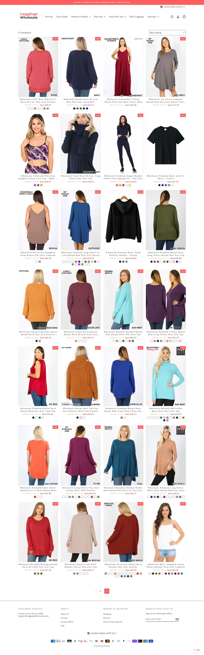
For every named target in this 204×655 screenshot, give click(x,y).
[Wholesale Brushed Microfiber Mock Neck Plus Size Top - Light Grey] (167, 417)
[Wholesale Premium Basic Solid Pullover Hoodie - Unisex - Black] (120, 262)
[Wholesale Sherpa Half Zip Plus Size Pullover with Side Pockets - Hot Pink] (81, 417)
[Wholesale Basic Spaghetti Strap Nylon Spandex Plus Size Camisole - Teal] (182, 573)
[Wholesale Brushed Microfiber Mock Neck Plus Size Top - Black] (177, 417)
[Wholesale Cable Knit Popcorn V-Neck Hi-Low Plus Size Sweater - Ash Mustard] (29, 108)
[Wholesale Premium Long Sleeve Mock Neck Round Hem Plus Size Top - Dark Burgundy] (161, 497)
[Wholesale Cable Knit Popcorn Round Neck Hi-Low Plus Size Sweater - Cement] (85, 341)
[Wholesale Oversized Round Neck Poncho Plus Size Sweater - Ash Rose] (131, 573)
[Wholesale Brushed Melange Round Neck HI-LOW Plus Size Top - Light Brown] (35, 573)
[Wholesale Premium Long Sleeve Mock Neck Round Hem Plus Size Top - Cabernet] (171, 497)
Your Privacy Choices (112, 622)
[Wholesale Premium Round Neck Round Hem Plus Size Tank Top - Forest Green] (40, 417)
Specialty (152, 16)
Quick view (38, 94)
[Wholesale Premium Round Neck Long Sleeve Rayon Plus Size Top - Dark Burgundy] (161, 262)
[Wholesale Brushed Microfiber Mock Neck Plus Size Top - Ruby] (171, 417)
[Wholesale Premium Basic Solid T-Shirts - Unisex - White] (172, 185)
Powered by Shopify (102, 646)
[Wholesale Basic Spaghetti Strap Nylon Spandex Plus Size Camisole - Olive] (159, 573)
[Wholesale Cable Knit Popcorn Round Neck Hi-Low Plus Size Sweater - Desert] (79, 341)
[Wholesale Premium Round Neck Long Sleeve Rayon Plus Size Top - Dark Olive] (164, 262)
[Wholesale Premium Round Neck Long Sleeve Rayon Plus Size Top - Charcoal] (158, 262)
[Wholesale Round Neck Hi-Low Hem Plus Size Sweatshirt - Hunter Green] (81, 108)
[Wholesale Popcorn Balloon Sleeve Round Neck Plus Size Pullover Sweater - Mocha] (40, 341)
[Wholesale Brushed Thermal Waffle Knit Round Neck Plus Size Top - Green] (123, 341)
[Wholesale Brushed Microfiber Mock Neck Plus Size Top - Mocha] (167, 420)
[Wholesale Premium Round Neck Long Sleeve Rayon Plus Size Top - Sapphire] (180, 262)
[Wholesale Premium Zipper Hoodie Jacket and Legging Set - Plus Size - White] (126, 185)
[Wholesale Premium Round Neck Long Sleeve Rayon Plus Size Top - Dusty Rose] (171, 262)
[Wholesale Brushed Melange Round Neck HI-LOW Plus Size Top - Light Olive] (38, 573)
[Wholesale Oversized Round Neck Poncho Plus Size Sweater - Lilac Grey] (125, 576)
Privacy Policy (67, 622)
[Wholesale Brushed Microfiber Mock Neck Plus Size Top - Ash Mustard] (158, 417)
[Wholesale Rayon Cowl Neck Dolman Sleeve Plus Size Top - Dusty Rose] (84, 573)
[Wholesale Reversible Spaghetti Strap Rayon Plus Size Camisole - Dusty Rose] (36, 262)
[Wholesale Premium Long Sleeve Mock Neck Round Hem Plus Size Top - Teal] (180, 497)
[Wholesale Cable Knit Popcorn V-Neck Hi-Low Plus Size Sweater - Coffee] (35, 108)
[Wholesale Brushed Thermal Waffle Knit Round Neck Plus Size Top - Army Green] (133, 341)
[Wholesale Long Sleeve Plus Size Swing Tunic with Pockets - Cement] (76, 497)
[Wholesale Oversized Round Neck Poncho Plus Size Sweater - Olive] (131, 576)
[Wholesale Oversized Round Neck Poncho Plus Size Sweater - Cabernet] (134, 573)
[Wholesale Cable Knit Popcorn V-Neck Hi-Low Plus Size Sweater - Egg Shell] (41, 108)
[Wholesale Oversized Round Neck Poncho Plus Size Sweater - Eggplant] (118, 576)
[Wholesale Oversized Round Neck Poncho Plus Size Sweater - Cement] (109, 573)
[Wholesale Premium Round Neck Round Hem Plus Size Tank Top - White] (43, 417)
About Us (65, 614)
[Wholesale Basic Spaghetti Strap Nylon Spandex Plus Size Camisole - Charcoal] (169, 573)
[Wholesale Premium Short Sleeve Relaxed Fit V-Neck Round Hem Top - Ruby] (41, 497)
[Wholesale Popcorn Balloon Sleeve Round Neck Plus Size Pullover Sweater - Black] (36, 341)
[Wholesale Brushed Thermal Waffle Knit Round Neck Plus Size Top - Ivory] (126, 341)
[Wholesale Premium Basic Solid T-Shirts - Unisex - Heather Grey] (169, 185)
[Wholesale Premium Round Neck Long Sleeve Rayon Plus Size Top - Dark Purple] (167, 262)
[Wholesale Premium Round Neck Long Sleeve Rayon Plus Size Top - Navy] (177, 262)
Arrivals (49, 16)
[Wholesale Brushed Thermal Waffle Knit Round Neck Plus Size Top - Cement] (114, 341)
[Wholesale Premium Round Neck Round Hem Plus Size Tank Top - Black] (33, 417)
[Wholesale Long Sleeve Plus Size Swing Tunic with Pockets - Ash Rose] (66, 497)
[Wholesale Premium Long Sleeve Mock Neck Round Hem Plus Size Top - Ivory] (167, 497)
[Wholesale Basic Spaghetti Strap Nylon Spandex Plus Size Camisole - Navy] (175, 573)
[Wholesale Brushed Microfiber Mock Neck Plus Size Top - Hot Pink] (164, 417)
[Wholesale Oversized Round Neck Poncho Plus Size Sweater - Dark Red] (137, 573)
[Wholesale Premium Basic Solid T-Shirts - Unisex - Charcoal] (166, 185)
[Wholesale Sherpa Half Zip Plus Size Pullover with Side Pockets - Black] (77, 417)
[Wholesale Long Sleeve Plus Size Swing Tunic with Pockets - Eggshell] (85, 497)
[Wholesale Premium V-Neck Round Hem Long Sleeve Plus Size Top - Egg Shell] (151, 341)
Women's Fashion (80, 16)
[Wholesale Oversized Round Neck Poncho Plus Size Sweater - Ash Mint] (128, 573)
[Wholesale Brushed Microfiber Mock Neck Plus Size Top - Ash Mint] (155, 417)
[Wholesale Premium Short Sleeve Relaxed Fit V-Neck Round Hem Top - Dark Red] (35, 497)
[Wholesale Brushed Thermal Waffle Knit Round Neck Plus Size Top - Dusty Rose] (120, 341)
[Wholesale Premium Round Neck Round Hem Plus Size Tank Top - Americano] (36, 417)
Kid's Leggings (137, 16)
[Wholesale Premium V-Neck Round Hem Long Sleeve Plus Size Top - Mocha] (155, 341)
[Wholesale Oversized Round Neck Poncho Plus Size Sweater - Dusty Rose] (115, 576)
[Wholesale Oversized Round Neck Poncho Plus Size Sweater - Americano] (125, 573)
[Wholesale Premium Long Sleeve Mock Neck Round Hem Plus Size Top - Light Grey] (177, 497)
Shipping (107, 614)
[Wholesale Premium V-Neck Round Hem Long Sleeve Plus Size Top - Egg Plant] (177, 341)
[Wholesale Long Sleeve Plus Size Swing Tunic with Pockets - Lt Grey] (73, 497)
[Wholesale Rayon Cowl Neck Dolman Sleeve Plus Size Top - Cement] (81, 573)
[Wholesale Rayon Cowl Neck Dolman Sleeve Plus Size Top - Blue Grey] (77, 573)
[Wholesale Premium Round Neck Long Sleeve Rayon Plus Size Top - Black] (151, 262)
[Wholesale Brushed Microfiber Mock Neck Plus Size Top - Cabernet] (180, 417)
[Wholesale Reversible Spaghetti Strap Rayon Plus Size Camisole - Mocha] (40, 262)
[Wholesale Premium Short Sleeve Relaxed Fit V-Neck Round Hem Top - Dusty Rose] (38, 497)
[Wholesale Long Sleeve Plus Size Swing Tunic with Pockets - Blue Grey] (69, 497)
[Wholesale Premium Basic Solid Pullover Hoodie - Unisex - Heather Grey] (126, 262)
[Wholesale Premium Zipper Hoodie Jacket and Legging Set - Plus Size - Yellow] (130, 185)
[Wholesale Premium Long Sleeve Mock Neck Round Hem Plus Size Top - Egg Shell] (148, 497)
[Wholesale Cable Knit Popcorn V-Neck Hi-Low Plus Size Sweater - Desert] (38, 108)
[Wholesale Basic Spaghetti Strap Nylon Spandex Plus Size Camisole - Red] (178, 573)
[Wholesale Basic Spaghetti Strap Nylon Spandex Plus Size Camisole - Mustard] (172, 573)
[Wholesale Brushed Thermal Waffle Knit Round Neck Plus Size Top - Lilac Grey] (130, 341)
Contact (64, 618)
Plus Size (99, 16)
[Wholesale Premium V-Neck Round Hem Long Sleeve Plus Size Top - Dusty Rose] (174, 341)
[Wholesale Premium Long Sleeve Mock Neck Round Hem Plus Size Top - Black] (158, 497)
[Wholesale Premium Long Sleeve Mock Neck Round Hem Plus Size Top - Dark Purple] (164, 497)
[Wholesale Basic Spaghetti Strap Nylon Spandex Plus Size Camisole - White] (163, 573)
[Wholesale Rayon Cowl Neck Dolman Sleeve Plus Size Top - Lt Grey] (74, 573)
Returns (106, 618)
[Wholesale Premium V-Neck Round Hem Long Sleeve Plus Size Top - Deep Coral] (167, 341)
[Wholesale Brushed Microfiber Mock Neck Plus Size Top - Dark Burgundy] (151, 417)
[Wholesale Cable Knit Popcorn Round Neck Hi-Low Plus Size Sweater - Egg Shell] (82, 341)
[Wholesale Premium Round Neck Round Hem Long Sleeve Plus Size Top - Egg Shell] (125, 417)
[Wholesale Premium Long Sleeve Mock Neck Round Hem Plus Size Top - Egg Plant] (174, 497)
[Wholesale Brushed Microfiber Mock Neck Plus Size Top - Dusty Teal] (161, 417)
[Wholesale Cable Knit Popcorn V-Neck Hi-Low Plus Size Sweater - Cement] (32, 108)
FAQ (63, 626)
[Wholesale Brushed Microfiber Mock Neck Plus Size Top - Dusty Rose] (148, 417)
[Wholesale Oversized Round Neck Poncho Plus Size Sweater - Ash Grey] (106, 573)
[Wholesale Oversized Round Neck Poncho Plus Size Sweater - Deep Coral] (141, 573)
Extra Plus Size (116, 16)
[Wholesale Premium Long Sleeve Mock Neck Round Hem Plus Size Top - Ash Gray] (155, 497)
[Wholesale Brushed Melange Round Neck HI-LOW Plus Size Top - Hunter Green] (41, 573)
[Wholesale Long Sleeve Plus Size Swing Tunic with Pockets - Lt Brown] (92, 497)
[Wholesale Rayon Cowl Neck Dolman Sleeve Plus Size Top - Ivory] (87, 573)
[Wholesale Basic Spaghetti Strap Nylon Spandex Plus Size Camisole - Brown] (156, 573)
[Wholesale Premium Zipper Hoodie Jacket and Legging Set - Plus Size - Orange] (120, 185)
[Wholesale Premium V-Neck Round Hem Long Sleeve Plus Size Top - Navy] (158, 341)
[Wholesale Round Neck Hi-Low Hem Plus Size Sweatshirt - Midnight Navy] (84, 108)
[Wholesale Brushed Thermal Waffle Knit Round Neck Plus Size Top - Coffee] (117, 341)
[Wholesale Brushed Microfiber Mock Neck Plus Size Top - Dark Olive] (183, 417)
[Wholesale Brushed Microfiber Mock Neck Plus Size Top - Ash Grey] (174, 417)
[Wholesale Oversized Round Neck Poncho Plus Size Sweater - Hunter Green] (122, 576)
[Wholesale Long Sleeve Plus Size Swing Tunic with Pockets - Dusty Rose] (82, 497)
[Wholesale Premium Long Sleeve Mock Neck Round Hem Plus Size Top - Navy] (151, 497)
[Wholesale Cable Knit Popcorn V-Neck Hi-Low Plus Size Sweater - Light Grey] (44, 108)
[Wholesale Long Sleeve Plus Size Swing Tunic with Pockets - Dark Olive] (98, 497)
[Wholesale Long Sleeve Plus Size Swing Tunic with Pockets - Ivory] (89, 497)
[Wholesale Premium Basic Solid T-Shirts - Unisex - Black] (159, 185)
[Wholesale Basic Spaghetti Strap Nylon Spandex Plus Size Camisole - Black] (153, 573)
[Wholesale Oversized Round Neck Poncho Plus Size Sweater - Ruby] (122, 573)
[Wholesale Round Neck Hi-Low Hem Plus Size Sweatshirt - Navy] (87, 108)
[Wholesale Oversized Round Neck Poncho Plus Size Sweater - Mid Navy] (128, 576)
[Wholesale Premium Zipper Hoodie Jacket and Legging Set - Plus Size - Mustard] (117, 185)
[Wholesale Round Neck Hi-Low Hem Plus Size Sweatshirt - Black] (74, 108)
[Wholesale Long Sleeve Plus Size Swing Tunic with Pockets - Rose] (95, 497)
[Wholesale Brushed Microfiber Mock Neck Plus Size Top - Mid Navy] (164, 420)
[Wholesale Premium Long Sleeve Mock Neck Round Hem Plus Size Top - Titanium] (183, 497)
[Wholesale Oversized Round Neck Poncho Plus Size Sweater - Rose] (118, 573)
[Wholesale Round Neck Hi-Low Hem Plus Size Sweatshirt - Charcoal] (77, 108)
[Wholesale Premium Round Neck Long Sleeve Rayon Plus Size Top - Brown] (155, 262)
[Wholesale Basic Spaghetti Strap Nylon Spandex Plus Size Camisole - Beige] (150, 573)
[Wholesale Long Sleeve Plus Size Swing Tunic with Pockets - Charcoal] (79, 497)
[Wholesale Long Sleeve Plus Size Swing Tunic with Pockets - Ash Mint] (63, 497)
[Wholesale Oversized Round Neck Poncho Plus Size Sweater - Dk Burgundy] (112, 573)
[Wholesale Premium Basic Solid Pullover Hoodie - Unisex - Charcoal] (123, 262)
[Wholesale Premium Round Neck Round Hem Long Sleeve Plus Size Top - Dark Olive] (122, 417)
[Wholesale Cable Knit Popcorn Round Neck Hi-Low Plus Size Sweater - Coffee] (76, 341)
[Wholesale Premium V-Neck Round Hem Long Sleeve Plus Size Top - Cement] (164, 341)
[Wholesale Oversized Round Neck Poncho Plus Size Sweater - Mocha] (115, 573)
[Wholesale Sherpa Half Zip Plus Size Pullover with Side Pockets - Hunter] (84, 417)
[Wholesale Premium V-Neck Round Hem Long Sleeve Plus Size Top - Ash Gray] (161, 341)
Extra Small (62, 16)
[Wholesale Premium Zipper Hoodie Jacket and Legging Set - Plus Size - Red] (123, 185)
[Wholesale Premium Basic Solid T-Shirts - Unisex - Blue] (163, 185)
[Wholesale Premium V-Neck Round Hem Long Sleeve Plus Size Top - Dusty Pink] (171, 341)
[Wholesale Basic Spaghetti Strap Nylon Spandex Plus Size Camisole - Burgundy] (166, 573)
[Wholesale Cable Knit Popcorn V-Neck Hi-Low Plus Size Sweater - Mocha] (48, 108)
